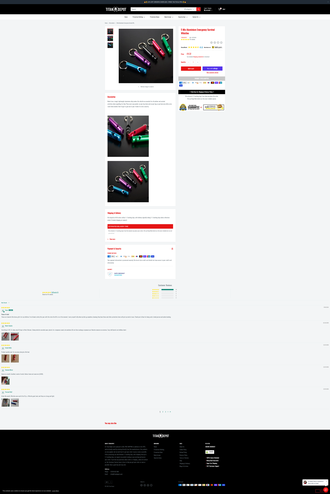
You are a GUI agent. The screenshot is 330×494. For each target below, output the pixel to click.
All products (112, 23)
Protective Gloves (154, 17)
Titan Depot (184, 37)
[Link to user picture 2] (15, 336)
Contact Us (195, 17)
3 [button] (165, 412)
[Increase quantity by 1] (198, 62)
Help (181, 461)
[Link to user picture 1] (5, 336)
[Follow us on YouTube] (151, 485)
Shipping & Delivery (185, 463)
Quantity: (183, 62)
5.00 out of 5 (54, 292)
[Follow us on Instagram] (145, 485)
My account (207, 10)
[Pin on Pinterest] (215, 42)
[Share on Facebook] (211, 42)
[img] (5, 307)
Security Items (158, 458)
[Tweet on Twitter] (218, 42)
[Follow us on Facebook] (141, 485)
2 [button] (162, 412)
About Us (182, 447)
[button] (185, 39)
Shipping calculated (198, 57)
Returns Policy (183, 455)
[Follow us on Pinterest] (148, 485)
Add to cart (191, 69)
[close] (328, 1)
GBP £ (107, 482)
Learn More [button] (55, 491)
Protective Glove (158, 452)
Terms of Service (184, 458)
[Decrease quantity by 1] (188, 62)
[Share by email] (221, 42)
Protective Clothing (138, 17)
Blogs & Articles (184, 466)
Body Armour (167, 17)
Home (126, 17)
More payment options (212, 73)
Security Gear (182, 17)
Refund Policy (183, 452)
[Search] (198, 9)
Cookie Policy (183, 450)
